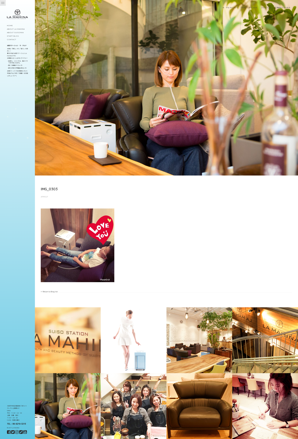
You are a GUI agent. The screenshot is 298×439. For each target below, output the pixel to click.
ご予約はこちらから (282, 8)
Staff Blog (13, 36)
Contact (11, 39)
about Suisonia (15, 32)
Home (10, 25)
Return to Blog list (50, 292)
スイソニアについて (249, 8)
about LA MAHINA (16, 29)
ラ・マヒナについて (230, 8)
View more (67, 308)
